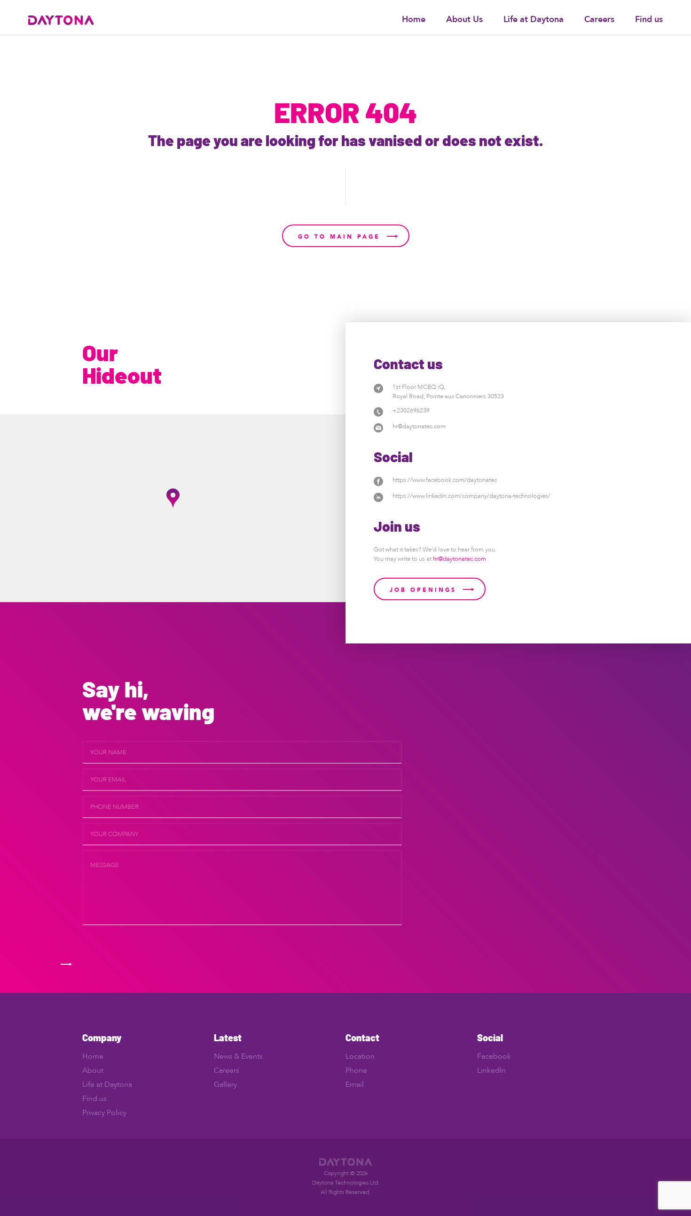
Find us (649, 19)
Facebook (494, 1056)
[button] (173, 498)
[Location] (378, 388)
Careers (599, 19)
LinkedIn (491, 1070)
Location (360, 1056)
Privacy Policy (104, 1113)
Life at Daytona (533, 19)
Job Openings (423, 590)
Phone (356, 1070)
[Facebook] (378, 481)
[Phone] (378, 411)
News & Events (238, 1056)
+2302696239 (411, 410)
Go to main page (339, 236)
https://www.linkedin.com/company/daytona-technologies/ (471, 496)
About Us (464, 19)
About (92, 1070)
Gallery (225, 1084)
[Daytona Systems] (61, 19)
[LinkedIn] (378, 497)
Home (413, 19)
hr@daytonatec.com (419, 426)
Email (355, 1084)
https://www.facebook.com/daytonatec (445, 480)
